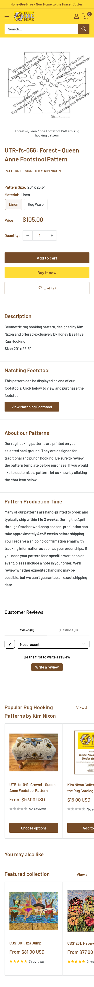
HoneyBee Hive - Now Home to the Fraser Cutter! (47, 4)
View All (82, 707)
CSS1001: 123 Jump (25, 943)
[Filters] (10, 644)
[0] (86, 16)
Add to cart (47, 257)
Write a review (47, 667)
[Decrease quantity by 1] (27, 235)
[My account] (76, 16)
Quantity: (12, 235)
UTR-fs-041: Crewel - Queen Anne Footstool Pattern (32, 787)
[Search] (83, 29)
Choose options (34, 828)
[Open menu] (7, 16)
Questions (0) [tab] (68, 630)
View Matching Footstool (31, 406)
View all (83, 874)
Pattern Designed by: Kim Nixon (33, 171)
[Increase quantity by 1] (52, 235)
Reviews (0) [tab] (26, 630)
